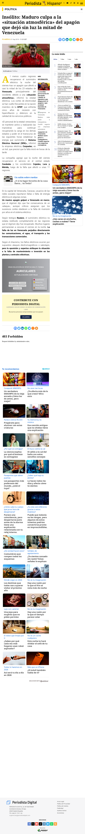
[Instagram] (74, 3)
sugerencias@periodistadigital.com (19, 815)
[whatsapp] (77, 3)
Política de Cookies (62, 806)
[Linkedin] (67, 39)
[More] (81, 39)
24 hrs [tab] (55, 59)
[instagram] (44, 824)
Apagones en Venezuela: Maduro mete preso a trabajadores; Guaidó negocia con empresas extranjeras (43, 138)
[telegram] (48, 824)
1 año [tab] (76, 59)
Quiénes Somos (61, 810)
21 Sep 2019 (15, 39)
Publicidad (60, 808)
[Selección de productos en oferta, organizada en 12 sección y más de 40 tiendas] (26, 262)
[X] (64, 3)
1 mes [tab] (69, 59)
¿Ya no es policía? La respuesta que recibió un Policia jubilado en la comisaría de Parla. (65, 107)
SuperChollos (39, 280)
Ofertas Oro (38, 282)
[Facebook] (60, 39)
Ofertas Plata (39, 285)
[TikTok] (71, 3)
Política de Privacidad (63, 804)
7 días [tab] (62, 59)
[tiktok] (40, 824)
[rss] (55, 824)
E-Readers (22, 283)
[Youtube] (67, 3)
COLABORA (26, 317)
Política (11, 9)
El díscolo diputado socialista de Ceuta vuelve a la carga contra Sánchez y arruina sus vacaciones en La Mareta (65, 152)
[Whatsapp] (70, 39)
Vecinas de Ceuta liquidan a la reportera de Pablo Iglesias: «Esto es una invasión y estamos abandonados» (65, 117)
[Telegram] (74, 39)
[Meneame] (77, 39)
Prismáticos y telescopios (17, 285)
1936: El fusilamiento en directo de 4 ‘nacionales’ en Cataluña (65, 142)
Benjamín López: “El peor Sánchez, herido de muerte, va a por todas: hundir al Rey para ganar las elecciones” (65, 134)
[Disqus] (26, 713)
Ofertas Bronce (40, 288)
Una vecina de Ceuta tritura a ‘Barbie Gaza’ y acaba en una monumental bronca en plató (65, 90)
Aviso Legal (60, 801)
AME (81, 3)
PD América (6, 39)
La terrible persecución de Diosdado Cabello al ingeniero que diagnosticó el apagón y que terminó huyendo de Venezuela (43, 100)
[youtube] (36, 824)
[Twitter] (63, 39)
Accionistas (60, 813)
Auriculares (13, 283)
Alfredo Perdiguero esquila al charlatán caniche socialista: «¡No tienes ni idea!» (65, 67)
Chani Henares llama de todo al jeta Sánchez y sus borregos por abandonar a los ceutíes (65, 99)
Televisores (17, 288)
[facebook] (29, 824)
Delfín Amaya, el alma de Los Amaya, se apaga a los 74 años (65, 125)
